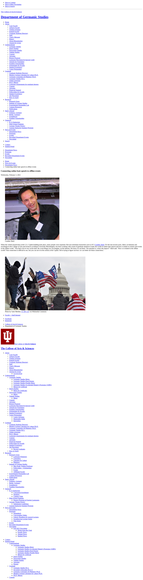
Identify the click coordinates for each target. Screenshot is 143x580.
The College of (25, 344)
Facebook (8, 319)
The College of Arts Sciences (11, 12)
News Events (10, 163)
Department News (11, 165)
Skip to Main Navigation (13, 4)
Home (7, 22)
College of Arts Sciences (14, 324)
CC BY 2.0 (25, 312)
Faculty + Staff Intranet (12, 315)
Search (7, 141)
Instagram (8, 321)
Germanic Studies (24, 17)
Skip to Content (10, 2)
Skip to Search (10, 6)
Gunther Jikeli (99, 245)
